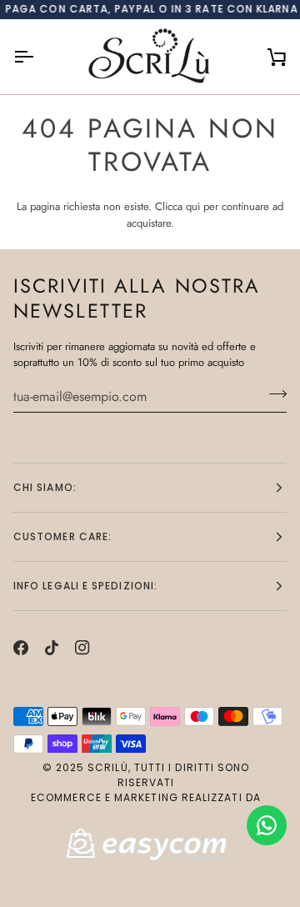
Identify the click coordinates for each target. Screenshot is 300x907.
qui (193, 206)
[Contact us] (267, 825)
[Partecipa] (273, 394)
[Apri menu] (38, 56)
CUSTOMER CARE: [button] (62, 536)
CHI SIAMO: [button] (45, 487)
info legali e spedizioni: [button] (85, 586)
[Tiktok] (51, 647)
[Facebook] (20, 647)
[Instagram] (82, 647)
